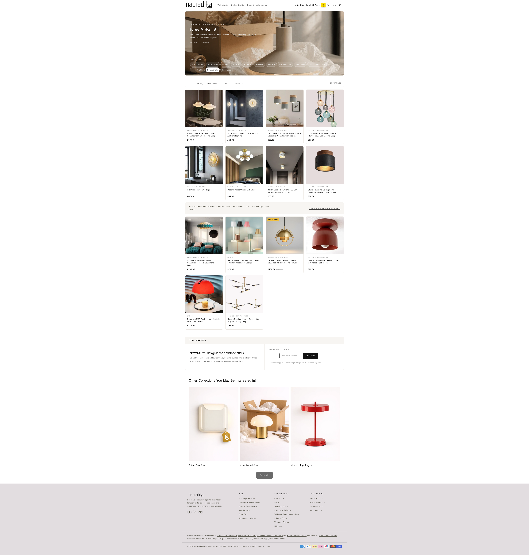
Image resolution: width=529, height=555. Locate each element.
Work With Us (316, 510)
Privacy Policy (280, 518)
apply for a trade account (274, 539)
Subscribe (310, 356)
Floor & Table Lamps (248, 506)
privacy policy (298, 363)
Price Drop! (195, 465)
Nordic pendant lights (247, 535)
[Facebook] (189, 512)
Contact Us (279, 498)
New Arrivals (212, 70)
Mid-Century (213, 64)
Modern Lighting (300, 465)
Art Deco (247, 64)
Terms (268, 546)
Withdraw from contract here (286, 514)
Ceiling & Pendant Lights (249, 502)
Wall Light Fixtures (247, 498)
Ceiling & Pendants (317, 64)
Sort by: (200, 83)
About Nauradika (317, 502)
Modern (225, 64)
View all (264, 475)
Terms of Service (281, 522)
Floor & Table (197, 70)
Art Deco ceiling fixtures (297, 535)
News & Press (316, 506)
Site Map (278, 526)
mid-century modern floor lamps (270, 535)
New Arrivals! (247, 465)
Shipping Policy (281, 506)
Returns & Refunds (282, 510)
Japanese (259, 64)
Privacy (261, 546)
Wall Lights (300, 64)
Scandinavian (197, 64)
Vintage (236, 64)
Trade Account (316, 498)
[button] (329, 5)
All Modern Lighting (247, 518)
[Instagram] (195, 512)
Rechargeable (285, 64)
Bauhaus (271, 64)
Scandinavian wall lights (227, 535)
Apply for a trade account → (324, 208)
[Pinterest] (200, 512)
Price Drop (226, 70)
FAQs (276, 502)
